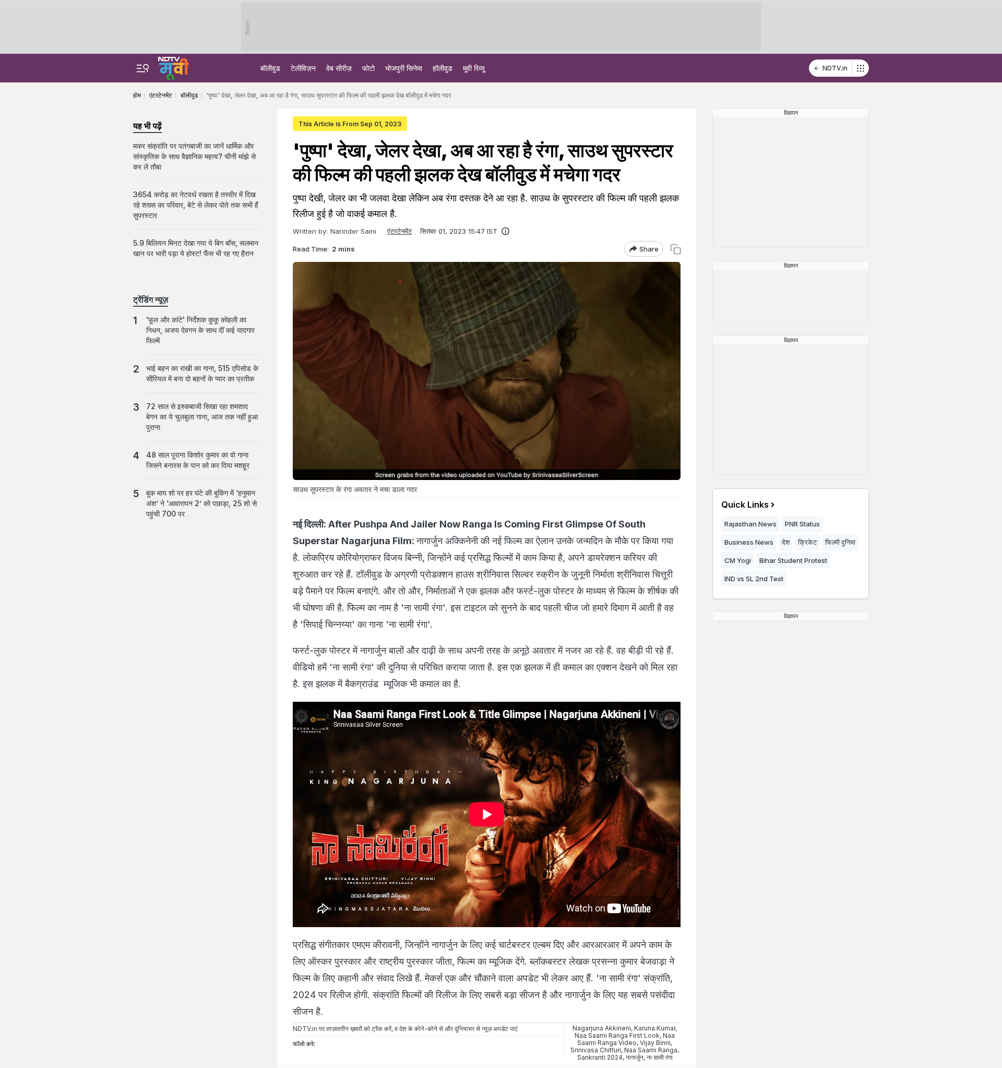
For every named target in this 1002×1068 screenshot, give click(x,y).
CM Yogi (737, 560)
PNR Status (802, 524)
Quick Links (745, 504)
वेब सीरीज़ (339, 68)
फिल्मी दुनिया (840, 542)
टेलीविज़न (303, 68)
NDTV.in (835, 68)
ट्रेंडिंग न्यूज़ (150, 299)
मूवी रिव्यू (474, 68)
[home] (173, 67)
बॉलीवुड (270, 68)
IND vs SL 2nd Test (753, 578)
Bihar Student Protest (793, 560)
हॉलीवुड (442, 68)
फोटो (368, 68)
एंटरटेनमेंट (399, 231)
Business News (748, 542)
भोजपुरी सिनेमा (403, 68)
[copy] (676, 249)
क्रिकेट (807, 542)
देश (786, 542)
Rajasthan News (750, 524)
